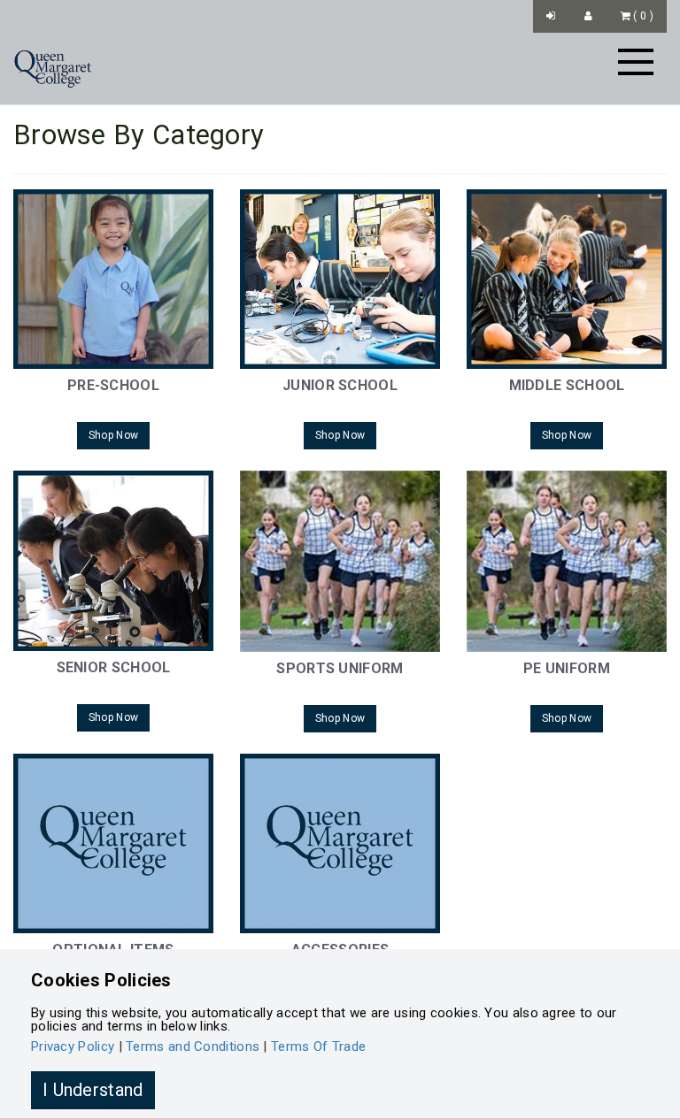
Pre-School (113, 385)
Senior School (114, 667)
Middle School (567, 385)
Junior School (340, 385)
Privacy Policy (72, 1046)
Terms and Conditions (192, 1046)
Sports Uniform (339, 668)
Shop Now (113, 435)
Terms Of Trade (318, 1046)
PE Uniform (566, 668)
